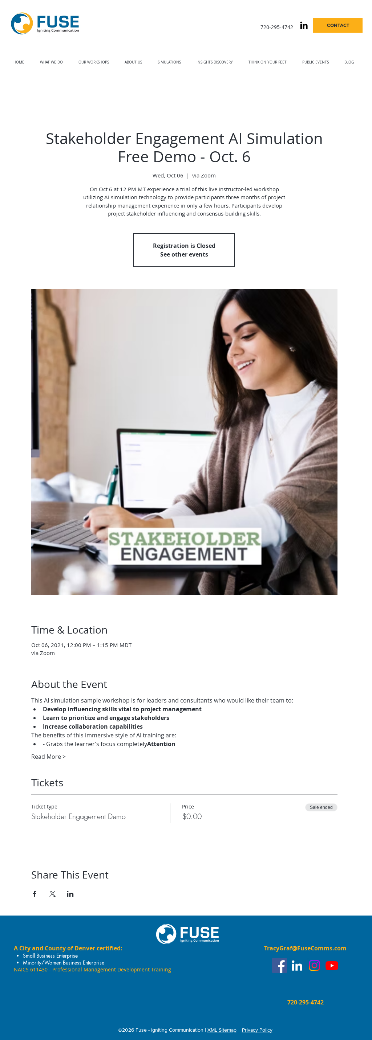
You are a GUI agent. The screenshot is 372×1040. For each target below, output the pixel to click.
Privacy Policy (257, 1030)
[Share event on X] (52, 894)
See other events (184, 254)
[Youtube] (331, 965)
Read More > (48, 757)
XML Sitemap (221, 1030)
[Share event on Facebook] (34, 894)
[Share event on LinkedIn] (70, 894)
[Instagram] (314, 965)
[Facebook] (279, 965)
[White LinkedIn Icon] (297, 965)
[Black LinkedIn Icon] (304, 25)
